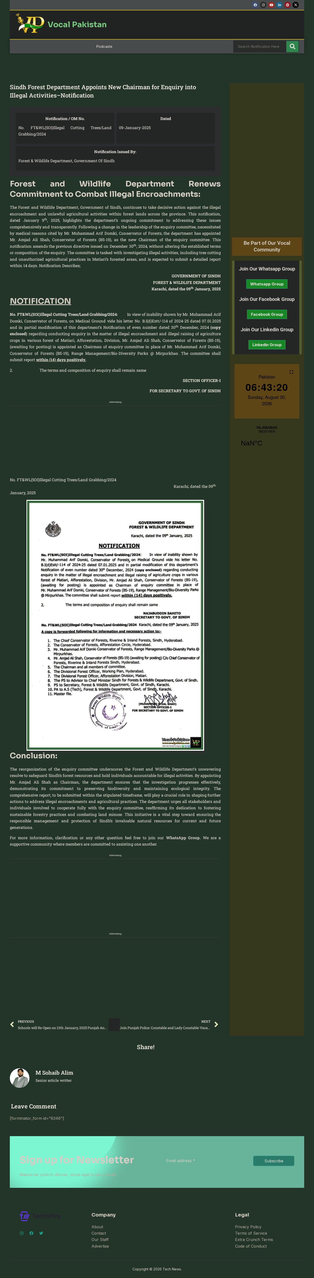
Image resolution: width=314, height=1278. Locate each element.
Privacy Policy (248, 1226)
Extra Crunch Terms (254, 1239)
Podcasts (104, 46)
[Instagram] (22, 1233)
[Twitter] (41, 1233)
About (97, 1226)
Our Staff (100, 1239)
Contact (99, 1233)
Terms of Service (251, 1233)
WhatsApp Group (183, 837)
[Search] (292, 46)
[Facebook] (31, 1233)
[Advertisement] (151, 440)
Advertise (100, 1246)
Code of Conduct (251, 1246)
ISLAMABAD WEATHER (267, 439)
